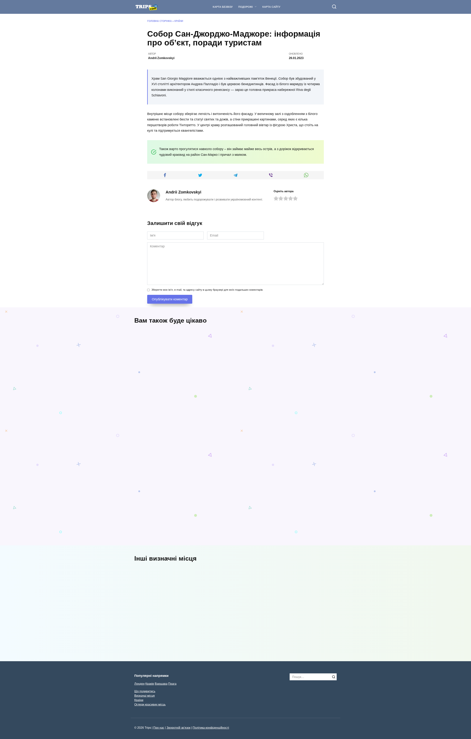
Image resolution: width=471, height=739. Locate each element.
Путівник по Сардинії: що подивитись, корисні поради (209, 462)
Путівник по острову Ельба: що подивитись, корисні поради (313, 393)
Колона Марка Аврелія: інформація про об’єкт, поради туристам (245, 599)
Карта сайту (271, 6)
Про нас (158, 727)
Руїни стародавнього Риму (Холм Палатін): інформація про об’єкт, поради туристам (319, 601)
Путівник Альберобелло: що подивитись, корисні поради (174, 538)
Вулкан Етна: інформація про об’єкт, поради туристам (315, 636)
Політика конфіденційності (211, 727)
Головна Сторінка (159, 21)
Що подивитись (144, 691)
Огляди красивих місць (150, 704)
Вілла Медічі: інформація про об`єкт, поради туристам (168, 599)
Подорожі (245, 6)
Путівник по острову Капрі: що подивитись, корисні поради (155, 462)
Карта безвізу (223, 6)
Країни (178, 21)
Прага (172, 683)
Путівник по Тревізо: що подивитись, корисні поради (279, 469)
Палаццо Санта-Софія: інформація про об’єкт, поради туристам (170, 636)
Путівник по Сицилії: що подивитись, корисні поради (261, 393)
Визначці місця (144, 695)
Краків (149, 683)
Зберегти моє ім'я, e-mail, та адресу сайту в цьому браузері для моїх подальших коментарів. (207, 289)
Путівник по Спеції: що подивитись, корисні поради (312, 531)
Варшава (161, 683)
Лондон (139, 683)
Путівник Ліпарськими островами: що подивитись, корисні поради (181, 400)
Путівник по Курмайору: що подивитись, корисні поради (261, 531)
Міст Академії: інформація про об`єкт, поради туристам (241, 636)
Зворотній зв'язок (178, 727)
